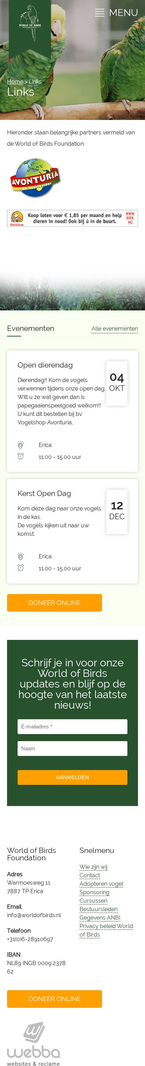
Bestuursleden (99, 909)
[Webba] (33, 1044)
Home (15, 81)
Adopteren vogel (101, 883)
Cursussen (93, 900)
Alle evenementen (115, 328)
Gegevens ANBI (100, 917)
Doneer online (55, 602)
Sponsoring (94, 892)
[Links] (35, 197)
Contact (90, 875)
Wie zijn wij (93, 867)
